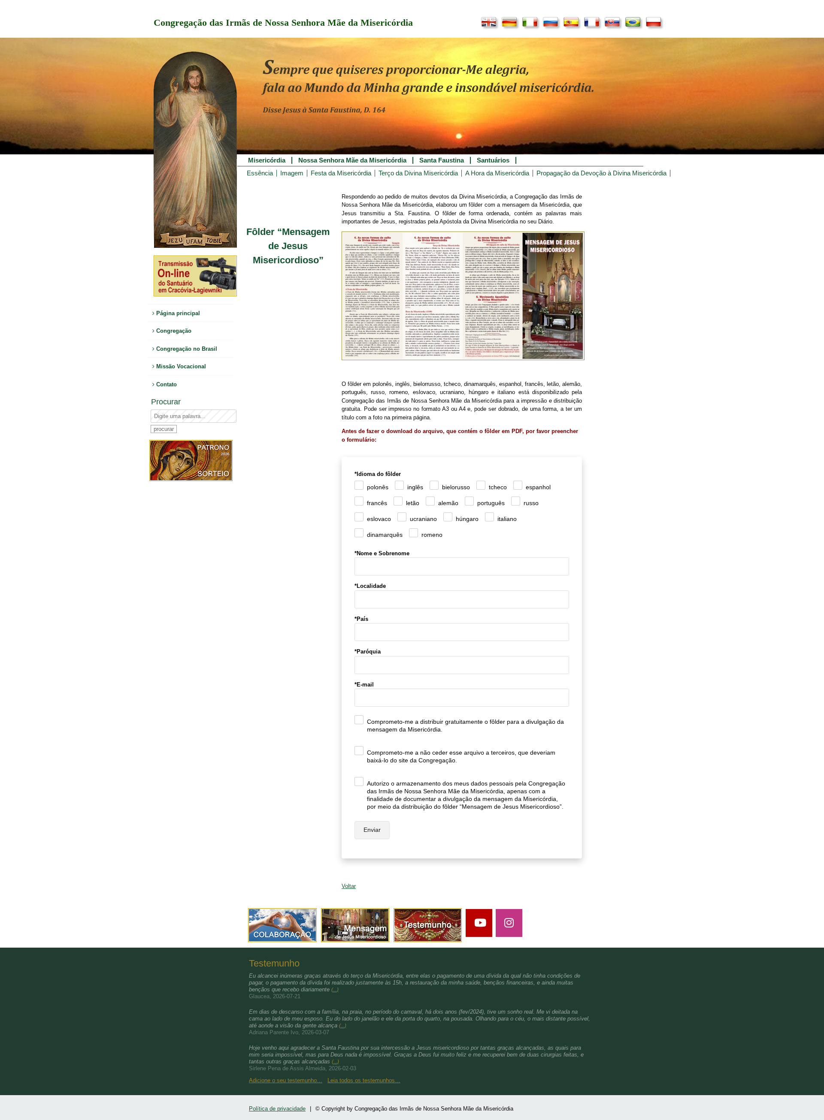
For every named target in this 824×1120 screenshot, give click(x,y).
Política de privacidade (277, 1108)
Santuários (493, 160)
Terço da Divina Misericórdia (418, 173)
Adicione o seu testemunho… (285, 1080)
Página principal (177, 313)
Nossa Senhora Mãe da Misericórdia (352, 160)
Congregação (172, 331)
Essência (260, 173)
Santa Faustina (441, 160)
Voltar (349, 886)
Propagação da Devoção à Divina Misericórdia (601, 173)
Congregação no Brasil (185, 349)
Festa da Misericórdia (341, 173)
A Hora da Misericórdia (497, 173)
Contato (165, 384)
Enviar (372, 829)
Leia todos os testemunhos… (363, 1080)
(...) (335, 990)
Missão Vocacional (180, 366)
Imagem (291, 173)
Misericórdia (266, 160)
